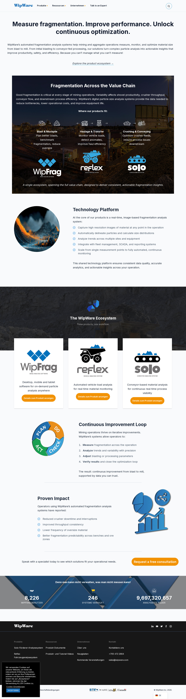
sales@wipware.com (118, 660)
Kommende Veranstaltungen (90, 660)
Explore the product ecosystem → (93, 63)
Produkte (41, 5)
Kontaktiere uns (116, 647)
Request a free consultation (155, 562)
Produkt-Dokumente (55, 647)
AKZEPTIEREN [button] (13, 690)
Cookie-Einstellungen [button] (15, 687)
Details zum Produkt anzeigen (39, 398)
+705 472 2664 (116, 654)
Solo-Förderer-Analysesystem (28, 647)
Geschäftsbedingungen (49, 690)
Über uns (81, 647)
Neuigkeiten (82, 654)
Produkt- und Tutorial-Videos (60, 654)
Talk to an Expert (98, 5)
